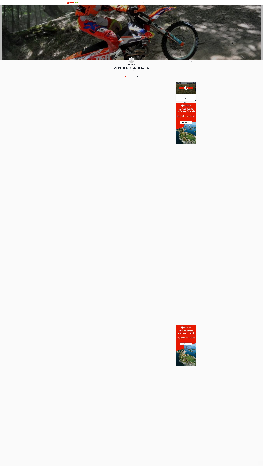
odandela (186, 99)
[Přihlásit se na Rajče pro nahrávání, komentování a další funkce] (195, 3)
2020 (186, 98)
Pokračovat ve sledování (186, 88)
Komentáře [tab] (136, 76)
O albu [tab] (130, 76)
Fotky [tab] (125, 76)
